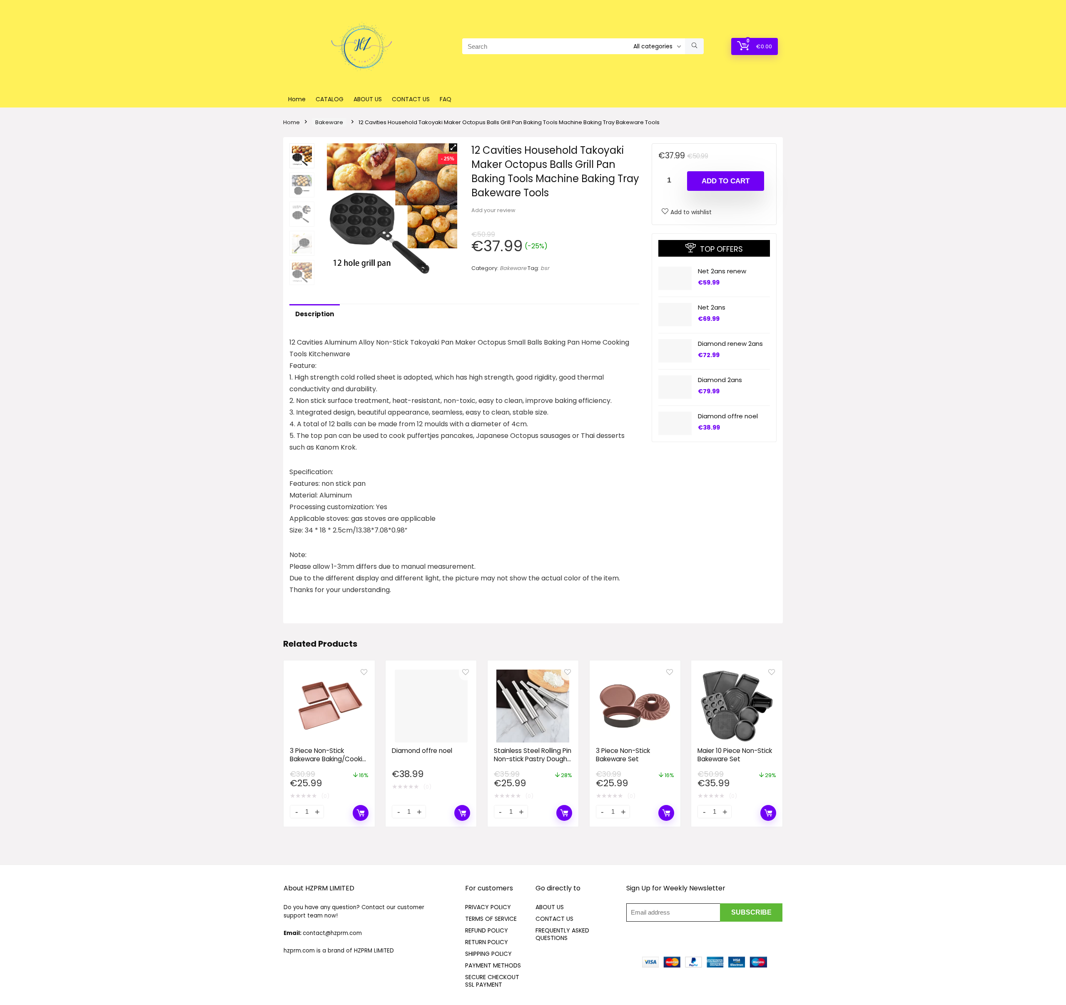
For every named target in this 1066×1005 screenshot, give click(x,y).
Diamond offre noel (728, 415)
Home (297, 99)
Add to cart (726, 181)
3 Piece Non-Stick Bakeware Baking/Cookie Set (328, 759)
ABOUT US (368, 99)
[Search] (694, 46)
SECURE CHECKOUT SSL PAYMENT (492, 981)
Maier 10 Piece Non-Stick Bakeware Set (734, 754)
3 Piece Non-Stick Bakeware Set (623, 754)
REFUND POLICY (486, 930)
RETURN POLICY (486, 942)
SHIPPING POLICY (488, 954)
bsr (544, 268)
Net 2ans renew (722, 270)
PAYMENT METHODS (493, 965)
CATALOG (330, 99)
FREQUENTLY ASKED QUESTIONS (562, 934)
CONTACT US (411, 99)
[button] (453, 147)
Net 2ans (711, 306)
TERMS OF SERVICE (491, 919)
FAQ (445, 99)
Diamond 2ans (720, 379)
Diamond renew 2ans (730, 343)
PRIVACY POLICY (488, 907)
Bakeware (329, 122)
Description (314, 314)
